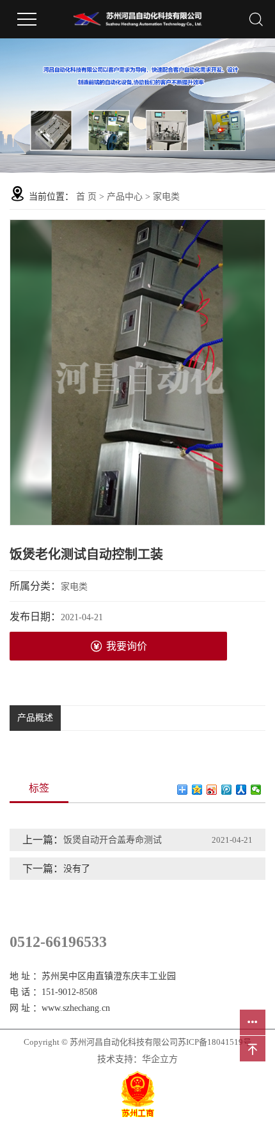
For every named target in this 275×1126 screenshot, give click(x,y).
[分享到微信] (256, 790)
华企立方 (160, 1059)
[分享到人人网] (241, 790)
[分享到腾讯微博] (226, 790)
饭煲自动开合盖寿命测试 (112, 840)
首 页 (86, 196)
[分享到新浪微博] (212, 790)
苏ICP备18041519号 (214, 1042)
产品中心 (125, 196)
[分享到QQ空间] (197, 790)
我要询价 (126, 646)
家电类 (166, 196)
